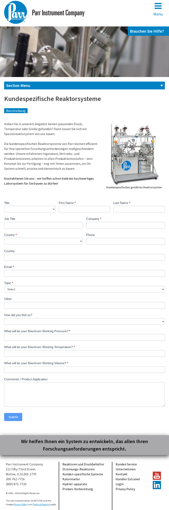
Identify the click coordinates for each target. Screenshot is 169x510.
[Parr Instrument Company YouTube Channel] (157, 476)
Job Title (9, 219)
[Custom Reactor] (134, 154)
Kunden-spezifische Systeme (82, 474)
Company (93, 219)
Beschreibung (16, 111)
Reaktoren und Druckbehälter (83, 464)
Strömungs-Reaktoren (78, 469)
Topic (8, 283)
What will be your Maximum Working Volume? (36, 363)
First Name (67, 203)
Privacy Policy (125, 489)
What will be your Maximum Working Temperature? (39, 347)
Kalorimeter (71, 479)
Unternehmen (126, 469)
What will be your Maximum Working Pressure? (37, 331)
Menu (158, 14)
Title (6, 203)
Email (9, 267)
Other (8, 299)
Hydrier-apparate (74, 484)
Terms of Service (41, 504)
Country (10, 235)
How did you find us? (18, 315)
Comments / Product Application (25, 379)
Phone (90, 235)
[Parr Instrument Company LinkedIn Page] (157, 485)
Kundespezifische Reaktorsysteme (52, 99)
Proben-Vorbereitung (77, 489)
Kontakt (122, 474)
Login (120, 484)
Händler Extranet (128, 479)
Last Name (121, 203)
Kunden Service (126, 464)
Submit (13, 417)
